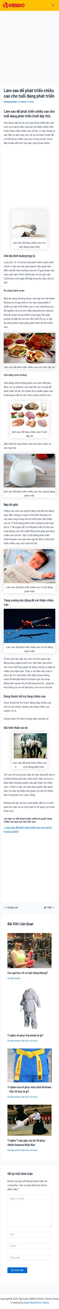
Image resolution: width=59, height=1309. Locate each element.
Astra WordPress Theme (36, 1302)
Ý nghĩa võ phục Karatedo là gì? (25, 1035)
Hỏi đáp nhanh (13, 978)
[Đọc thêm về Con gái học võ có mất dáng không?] (29, 950)
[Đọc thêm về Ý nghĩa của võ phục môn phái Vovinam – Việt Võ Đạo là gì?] (29, 1065)
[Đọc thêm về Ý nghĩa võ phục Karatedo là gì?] (29, 1008)
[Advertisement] (29, 51)
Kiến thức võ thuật (29, 1041)
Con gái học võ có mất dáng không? (27, 973)
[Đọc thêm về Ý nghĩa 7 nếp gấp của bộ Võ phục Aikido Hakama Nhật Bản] (29, 1120)
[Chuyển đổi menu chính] (53, 5)
